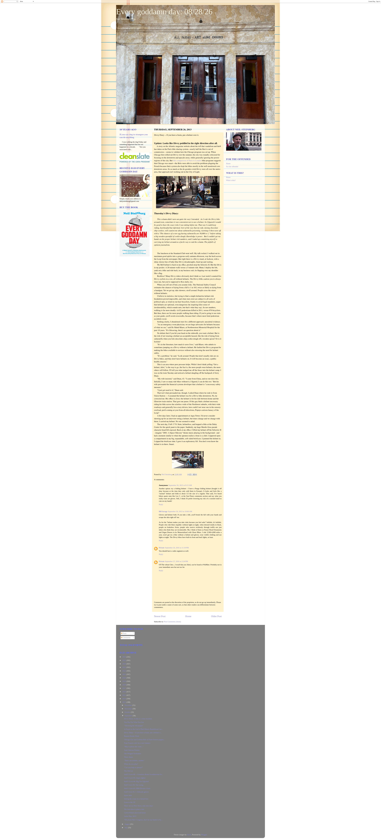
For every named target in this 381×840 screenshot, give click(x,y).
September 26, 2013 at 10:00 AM (180, 511)
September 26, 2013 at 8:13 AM (180, 485)
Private (161, 548)
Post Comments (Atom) (172, 622)
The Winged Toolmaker (132, 754)
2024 (124, 664)
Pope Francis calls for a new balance (137, 743)
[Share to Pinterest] (196, 475)
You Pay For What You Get (134, 722)
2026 (124, 657)
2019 (124, 681)
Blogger (204, 835)
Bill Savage (163, 511)
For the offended (232, 167)
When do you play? (131, 764)
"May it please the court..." (133, 747)
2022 (124, 671)
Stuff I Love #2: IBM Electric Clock (137, 788)
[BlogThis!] (190, 475)
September (129, 716)
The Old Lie (128, 771)
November (129, 709)
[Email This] (188, 475)
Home (188, 616)
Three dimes (128, 757)
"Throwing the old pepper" (133, 726)
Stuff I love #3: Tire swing (133, 785)
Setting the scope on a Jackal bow (136, 799)
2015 (124, 695)
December (128, 705)
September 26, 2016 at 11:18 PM (177, 548)
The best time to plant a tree (134, 809)
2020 (124, 678)
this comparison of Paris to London (187, 160)
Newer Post (159, 616)
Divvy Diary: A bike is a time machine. (138, 719)
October (128, 712)
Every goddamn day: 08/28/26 (164, 11)
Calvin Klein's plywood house (135, 813)
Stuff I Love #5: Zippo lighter (135, 778)
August (127, 824)
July (126, 828)
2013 (124, 702)
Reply (161, 504)
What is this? (231, 180)
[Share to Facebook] (194, 475)
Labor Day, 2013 (130, 816)
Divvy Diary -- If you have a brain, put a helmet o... (143, 733)
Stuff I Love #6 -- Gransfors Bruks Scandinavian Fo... (143, 774)
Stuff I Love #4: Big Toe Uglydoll (136, 781)
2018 (124, 685)
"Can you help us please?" (133, 767)
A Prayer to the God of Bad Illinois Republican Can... (143, 729)
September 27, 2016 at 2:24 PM (176, 561)
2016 (124, 692)
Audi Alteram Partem (131, 750)
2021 (124, 674)
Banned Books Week (131, 736)
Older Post (216, 616)
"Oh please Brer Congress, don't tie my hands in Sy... (143, 820)
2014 (124, 699)
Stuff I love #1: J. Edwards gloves (136, 792)
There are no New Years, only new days (138, 806)
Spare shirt (128, 795)
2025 (124, 660)
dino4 (189, 835)
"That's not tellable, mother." (134, 760)
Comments (126, 638)
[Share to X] (192, 475)
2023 (124, 667)
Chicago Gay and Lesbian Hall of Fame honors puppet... (144, 740)
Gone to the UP (129, 802)
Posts (124, 633)
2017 (124, 688)
